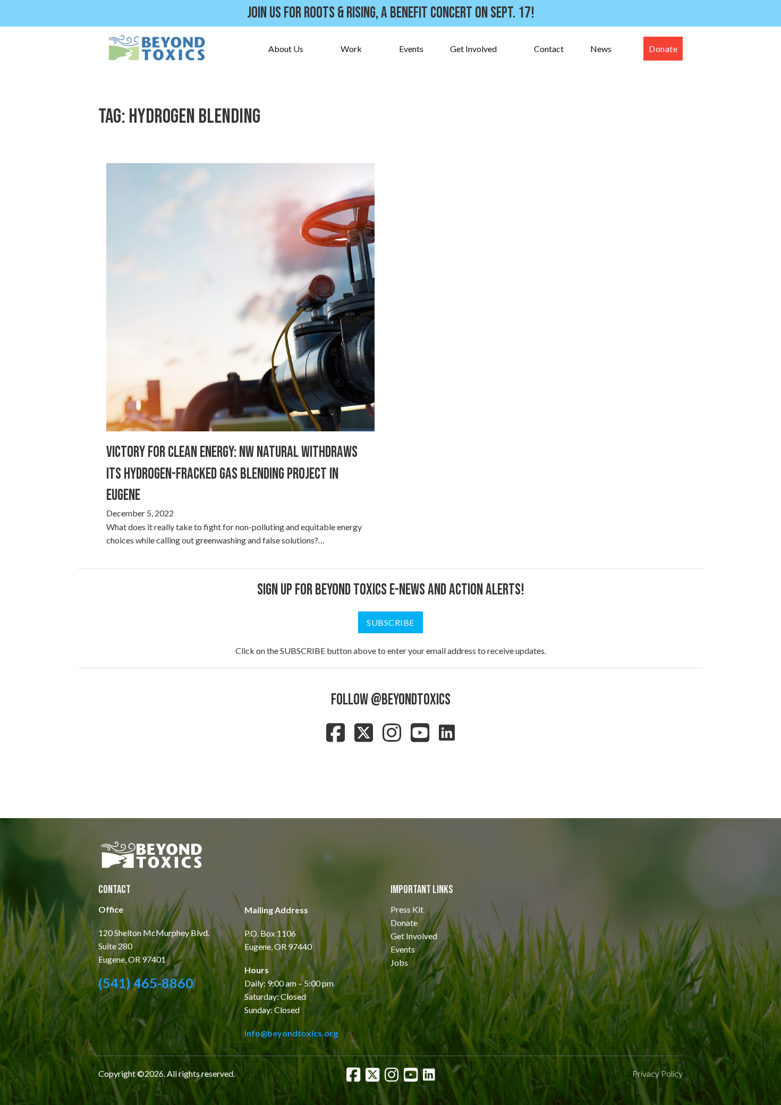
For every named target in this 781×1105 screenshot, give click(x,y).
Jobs (399, 962)
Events (411, 49)
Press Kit (406, 909)
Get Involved (473, 49)
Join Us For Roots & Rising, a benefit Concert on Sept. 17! (390, 13)
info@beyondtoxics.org (291, 1033)
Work (351, 49)
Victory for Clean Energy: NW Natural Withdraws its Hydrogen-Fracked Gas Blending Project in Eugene (232, 474)
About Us (285, 49)
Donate (663, 49)
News (601, 49)
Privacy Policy (657, 1073)
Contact (549, 49)
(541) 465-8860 (145, 983)
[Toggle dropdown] (314, 49)
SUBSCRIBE (390, 622)
